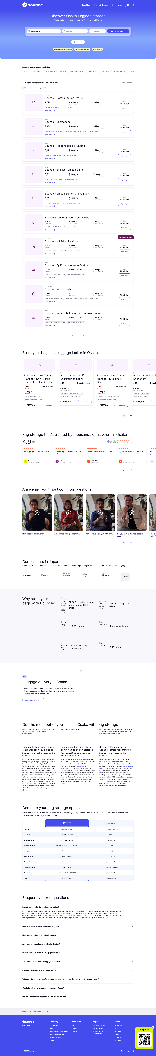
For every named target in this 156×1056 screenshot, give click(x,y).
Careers (52, 1040)
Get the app (54, 1025)
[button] (118, 31)
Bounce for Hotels (56, 1037)
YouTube (118, 1040)
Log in (120, 5)
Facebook (118, 1025)
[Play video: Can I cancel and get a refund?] (68, 512)
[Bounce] (32, 4)
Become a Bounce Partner (59, 1031)
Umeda (36, 766)
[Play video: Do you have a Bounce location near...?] (132, 512)
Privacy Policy (98, 1028)
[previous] (124, 415)
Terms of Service (99, 1025)
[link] (33, 700)
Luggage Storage (36, 1011)
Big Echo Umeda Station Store (58, 915)
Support (74, 1028)
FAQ (73, 1025)
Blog (51, 1028)
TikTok (117, 1034)
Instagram (118, 1031)
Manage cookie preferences (98, 1032)
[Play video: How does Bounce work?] (37, 512)
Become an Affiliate (57, 1034)
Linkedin (118, 1037)
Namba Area (80, 766)
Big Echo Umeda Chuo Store (80, 915)
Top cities (86, 5)
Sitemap (74, 1031)
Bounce (25, 1011)
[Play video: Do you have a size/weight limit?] (100, 512)
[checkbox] (26, 71)
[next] (131, 415)
